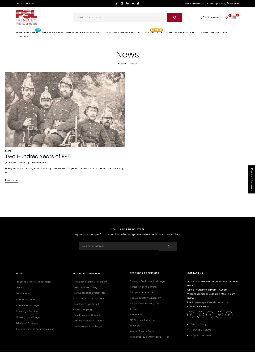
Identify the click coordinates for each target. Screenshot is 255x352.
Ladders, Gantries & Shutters (89, 320)
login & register (212, 17)
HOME (19, 32)
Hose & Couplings (83, 309)
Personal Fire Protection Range (147, 281)
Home (122, 63)
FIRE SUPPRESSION (122, 32)
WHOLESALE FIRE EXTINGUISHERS (60, 32)
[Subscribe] (168, 246)
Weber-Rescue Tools (142, 331)
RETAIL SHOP (32, 32)
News (8, 151)
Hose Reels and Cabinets (87, 315)
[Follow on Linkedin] (127, 3)
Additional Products (27, 323)
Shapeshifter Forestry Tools (145, 303)
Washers (135, 325)
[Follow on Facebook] (116, 3)
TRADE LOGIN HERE (25, 3)
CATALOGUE (155, 32)
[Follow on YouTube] (132, 3)
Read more (11, 180)
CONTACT (22, 36)
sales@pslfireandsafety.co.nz (211, 302)
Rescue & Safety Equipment (145, 298)
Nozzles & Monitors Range (87, 326)
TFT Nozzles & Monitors (142, 320)
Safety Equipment (25, 299)
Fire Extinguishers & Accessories (34, 281)
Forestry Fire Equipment (86, 304)
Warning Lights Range (28, 317)
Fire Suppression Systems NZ (89, 293)
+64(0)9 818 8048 (229, 3)
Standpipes (136, 314)
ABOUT (140, 32)
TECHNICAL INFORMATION (179, 32)
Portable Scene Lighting (143, 286)
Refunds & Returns (201, 330)
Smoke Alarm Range (27, 305)
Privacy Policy (198, 324)
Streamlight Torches (27, 311)
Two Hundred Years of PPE (37, 156)
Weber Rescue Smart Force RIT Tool (150, 336)
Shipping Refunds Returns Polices (34, 329)
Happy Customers (201, 335)
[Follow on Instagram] (122, 3)
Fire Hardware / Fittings (86, 287)
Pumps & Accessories (142, 292)
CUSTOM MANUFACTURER (212, 32)
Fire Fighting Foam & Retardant (90, 281)
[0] (226, 17)
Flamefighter (23, 293)
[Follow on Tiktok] (138, 3)
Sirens (133, 309)
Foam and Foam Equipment (88, 298)
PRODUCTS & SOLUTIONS (94, 32)
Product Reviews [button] (252, 179)
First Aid (20, 287)
